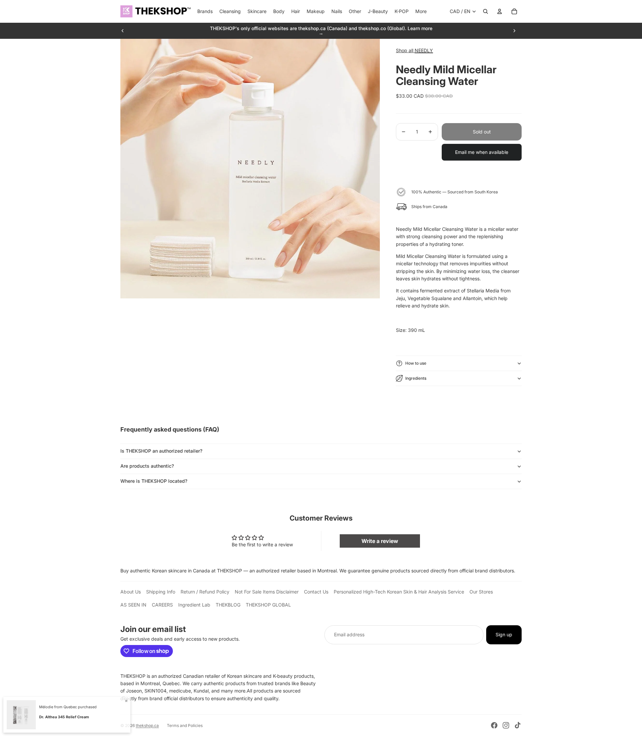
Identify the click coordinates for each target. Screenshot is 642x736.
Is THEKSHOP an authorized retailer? (161, 451)
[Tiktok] (518, 725)
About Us (130, 591)
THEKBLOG (228, 605)
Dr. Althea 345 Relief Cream (64, 717)
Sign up (504, 634)
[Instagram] (506, 725)
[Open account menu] (499, 11)
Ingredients (415, 378)
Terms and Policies (185, 725)
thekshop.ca (147, 725)
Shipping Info (160, 591)
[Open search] (485, 11)
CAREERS (162, 605)
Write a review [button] (379, 541)
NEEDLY (424, 50)
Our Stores (481, 591)
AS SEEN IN (133, 605)
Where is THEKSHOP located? (153, 481)
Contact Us (316, 591)
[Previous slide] (122, 30)
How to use (415, 363)
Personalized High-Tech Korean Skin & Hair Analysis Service (399, 591)
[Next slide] (514, 30)
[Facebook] (494, 725)
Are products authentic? (147, 466)
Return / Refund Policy (205, 591)
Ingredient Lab (194, 605)
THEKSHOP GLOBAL (268, 605)
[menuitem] (421, 11)
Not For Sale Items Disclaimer (267, 591)
